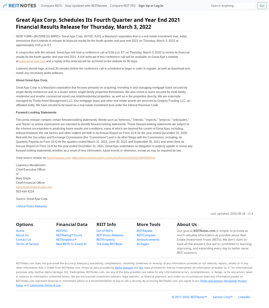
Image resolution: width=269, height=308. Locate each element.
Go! (262, 6)
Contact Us (23, 240)
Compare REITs (51, 6)
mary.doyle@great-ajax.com (34, 187)
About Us (22, 235)
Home (20, 231)
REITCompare (146, 235)
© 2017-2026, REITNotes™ (189, 297)
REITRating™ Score (69, 235)
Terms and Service (211, 281)
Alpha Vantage (124, 267)
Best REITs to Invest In (71, 244)
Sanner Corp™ (222, 297)
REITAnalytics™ (66, 240)
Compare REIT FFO (123, 6)
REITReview (144, 231)
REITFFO (62, 231)
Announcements (148, 240)
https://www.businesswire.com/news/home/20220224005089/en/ (113, 157)
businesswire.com (58, 157)
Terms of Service (27, 244)
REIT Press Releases (110, 235)
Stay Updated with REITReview (86, 6)
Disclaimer (230, 281)
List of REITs (104, 231)
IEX (141, 267)
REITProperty (105, 240)
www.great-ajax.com (32, 61)
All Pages (143, 244)
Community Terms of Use (45, 285)
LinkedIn (244, 297)
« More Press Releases (31, 206)
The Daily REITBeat (109, 244)
